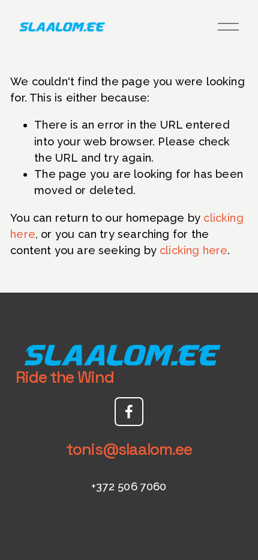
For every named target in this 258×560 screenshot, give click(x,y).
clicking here (193, 250)
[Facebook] (129, 411)
